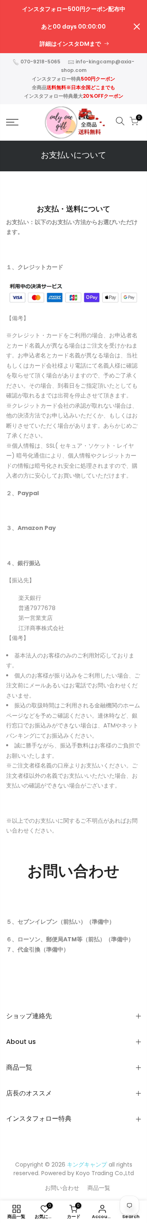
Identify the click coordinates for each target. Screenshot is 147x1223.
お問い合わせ (62, 1188)
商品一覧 (98, 1188)
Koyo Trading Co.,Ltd (105, 1173)
